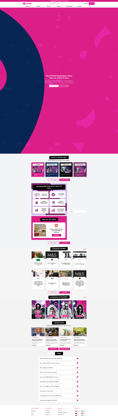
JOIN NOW (91, 3)
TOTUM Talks (47, 410)
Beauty (32, 412)
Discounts (48, 6)
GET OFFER (56, 235)
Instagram (78, 411)
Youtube (84, 413)
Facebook (84, 411)
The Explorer (47, 414)
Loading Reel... (71, 211)
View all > (85, 249)
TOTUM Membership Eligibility (62, 412)
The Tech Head (47, 412)
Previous (1, 0)
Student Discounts (60, 414)
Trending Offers (33, 410)
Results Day (59, 6)
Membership (28, 6)
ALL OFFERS (65, 242)
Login (85, 3)
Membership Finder (69, 6)
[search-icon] (50, 3)
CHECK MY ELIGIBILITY (64, 85)
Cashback (38, 6)
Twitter (78, 413)
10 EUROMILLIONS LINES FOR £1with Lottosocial (59, 0)
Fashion (32, 414)
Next (114, 0)
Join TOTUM (60, 410)
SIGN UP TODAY (54, 85)
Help (90, 6)
